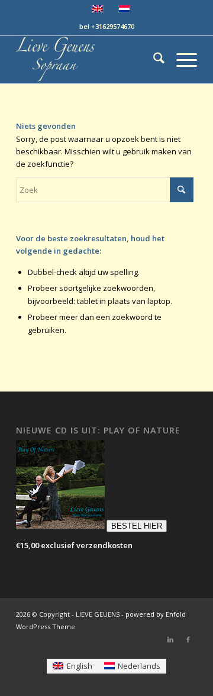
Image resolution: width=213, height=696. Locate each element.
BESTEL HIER (136, 526)
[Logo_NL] (88, 59)
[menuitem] (152, 59)
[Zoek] (152, 59)
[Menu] (180, 59)
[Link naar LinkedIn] (170, 639)
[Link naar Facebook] (188, 639)
